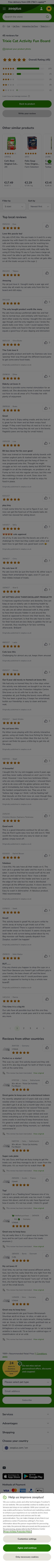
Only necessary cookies (27, 1556)
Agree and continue (27, 1547)
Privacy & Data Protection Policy (17, 1531)
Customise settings (27, 1538)
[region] (27, 1528)
